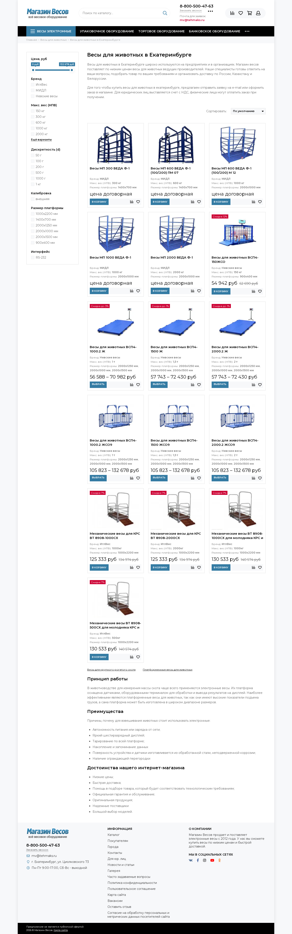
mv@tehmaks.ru (44, 856)
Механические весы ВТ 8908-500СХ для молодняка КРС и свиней (115, 625)
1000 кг (41, 128)
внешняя (42, 199)
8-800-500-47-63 (196, 6)
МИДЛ (41, 90)
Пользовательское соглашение (132, 889)
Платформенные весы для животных (167, 669)
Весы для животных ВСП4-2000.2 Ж (235, 349)
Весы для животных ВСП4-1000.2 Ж (113, 349)
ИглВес (41, 85)
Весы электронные (54, 31)
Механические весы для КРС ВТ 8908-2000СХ (176, 535)
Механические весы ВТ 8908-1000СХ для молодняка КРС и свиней (237, 536)
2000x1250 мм (46, 225)
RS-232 (41, 257)
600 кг (41, 122)
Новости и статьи (121, 865)
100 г (39, 161)
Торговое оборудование (161, 31)
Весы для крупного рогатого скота (111, 669)
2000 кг (42, 134)
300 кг (41, 117)
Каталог (113, 835)
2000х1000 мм (47, 231)
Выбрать (98, 384)
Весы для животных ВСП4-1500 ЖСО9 (174, 442)
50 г (38, 155)
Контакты (115, 853)
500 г (40, 173)
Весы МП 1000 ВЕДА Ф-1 (110, 257)
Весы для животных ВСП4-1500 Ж (174, 349)
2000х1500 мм (47, 237)
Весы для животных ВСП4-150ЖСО (235, 259)
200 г (40, 167)
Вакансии (115, 901)
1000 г (41, 178)
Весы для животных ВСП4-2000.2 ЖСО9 (235, 442)
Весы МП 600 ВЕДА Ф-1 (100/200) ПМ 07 (170, 170)
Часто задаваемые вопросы (129, 877)
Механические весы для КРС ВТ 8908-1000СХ (115, 535)
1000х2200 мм (47, 214)
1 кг (38, 184)
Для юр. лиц (117, 859)
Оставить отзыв (119, 907)
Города (113, 847)
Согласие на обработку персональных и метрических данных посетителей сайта (139, 915)
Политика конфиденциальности (132, 883)
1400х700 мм (46, 220)
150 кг (40, 111)
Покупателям (118, 841)
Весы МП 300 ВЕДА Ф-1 (110, 168)
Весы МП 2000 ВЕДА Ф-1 (172, 257)
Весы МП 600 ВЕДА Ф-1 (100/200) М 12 (231, 170)
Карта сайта (117, 895)
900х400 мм (45, 243)
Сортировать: (216, 111)
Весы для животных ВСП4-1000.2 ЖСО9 (113, 442)
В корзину (99, 201)
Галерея (114, 871)
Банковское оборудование (214, 31)
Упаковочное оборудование (107, 31)
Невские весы (47, 96)
